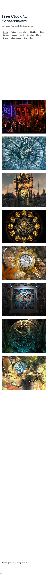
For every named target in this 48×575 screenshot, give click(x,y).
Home (5, 32)
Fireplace (30, 35)
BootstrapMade (8, 562)
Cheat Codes (16, 38)
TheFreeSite (28, 38)
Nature (13, 32)
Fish (42, 32)
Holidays (33, 32)
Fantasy (6, 35)
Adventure (23, 32)
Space (14, 35)
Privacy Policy (21, 562)
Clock (22, 35)
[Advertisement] (24, 69)
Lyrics (5, 38)
